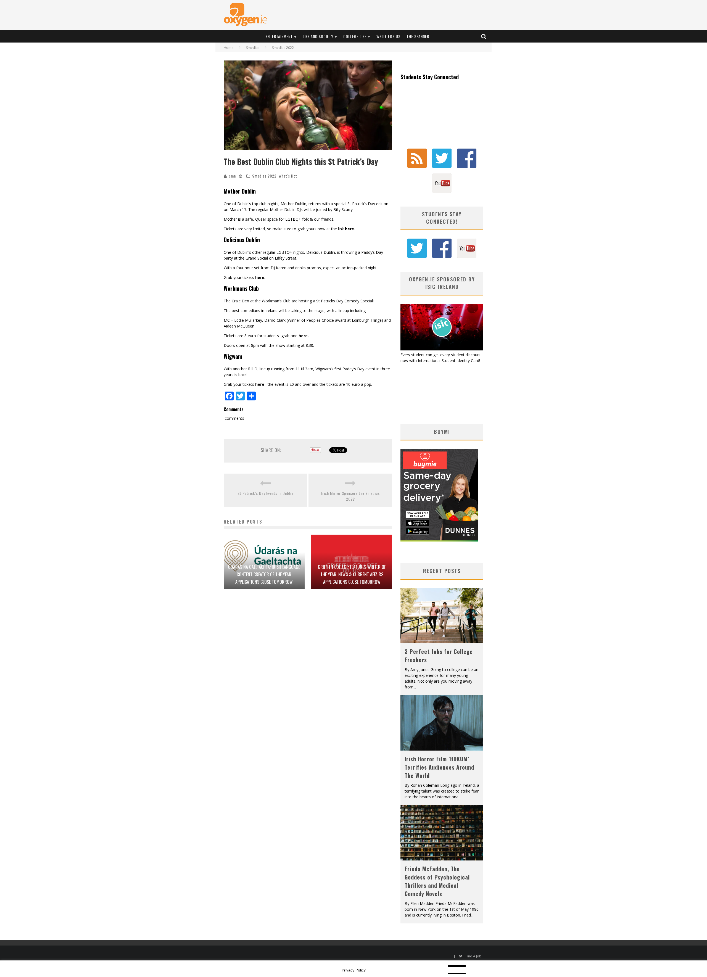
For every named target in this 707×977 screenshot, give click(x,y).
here (259, 384)
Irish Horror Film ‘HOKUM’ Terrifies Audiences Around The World (439, 767)
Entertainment (279, 36)
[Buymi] (439, 540)
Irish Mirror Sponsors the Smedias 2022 (350, 496)
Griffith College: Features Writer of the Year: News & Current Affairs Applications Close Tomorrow (352, 574)
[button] (308, 105)
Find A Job (473, 956)
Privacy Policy (354, 970)
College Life (354, 36)
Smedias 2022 (264, 176)
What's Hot (288, 176)
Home (228, 47)
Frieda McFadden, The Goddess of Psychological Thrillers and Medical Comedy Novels (437, 881)
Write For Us (388, 36)
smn (232, 176)
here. (350, 228)
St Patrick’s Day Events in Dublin (265, 493)
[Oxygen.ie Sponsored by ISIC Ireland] (441, 349)
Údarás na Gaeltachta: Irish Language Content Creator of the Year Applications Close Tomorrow (264, 574)
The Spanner (418, 36)
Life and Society (318, 36)
